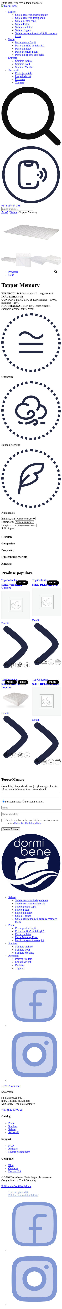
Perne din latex (23, 48)
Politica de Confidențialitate (16, 1186)
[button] (56, 272)
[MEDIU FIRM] (15, 699)
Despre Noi (14, 1171)
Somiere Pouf (22, 64)
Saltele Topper (23, 30)
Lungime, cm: (9, 525)
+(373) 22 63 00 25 (12, 1109)
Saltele (12, 11)
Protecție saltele (23, 73)
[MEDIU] (15, 605)
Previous (13, 271)
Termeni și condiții (18, 1192)
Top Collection (9, 580)
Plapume (20, 79)
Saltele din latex (23, 27)
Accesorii (13, 70)
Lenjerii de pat (23, 76)
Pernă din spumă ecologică (29, 54)
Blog (11, 1165)
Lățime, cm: (7, 521)
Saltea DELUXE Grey (45, 584)
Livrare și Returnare (19, 1151)
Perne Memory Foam (26, 51)
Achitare (13, 1148)
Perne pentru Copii (25, 42)
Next (11, 274)
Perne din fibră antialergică (29, 45)
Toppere (19, 82)
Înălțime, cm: (8, 518)
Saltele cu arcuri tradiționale (30, 17)
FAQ (11, 1145)
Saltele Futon (22, 24)
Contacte (13, 1168)
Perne (11, 39)
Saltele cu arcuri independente (31, 14)
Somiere (12, 57)
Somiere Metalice (24, 67)
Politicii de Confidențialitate (27, 823)
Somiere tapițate (24, 60)
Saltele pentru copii (25, 20)
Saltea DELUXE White (46, 684)
